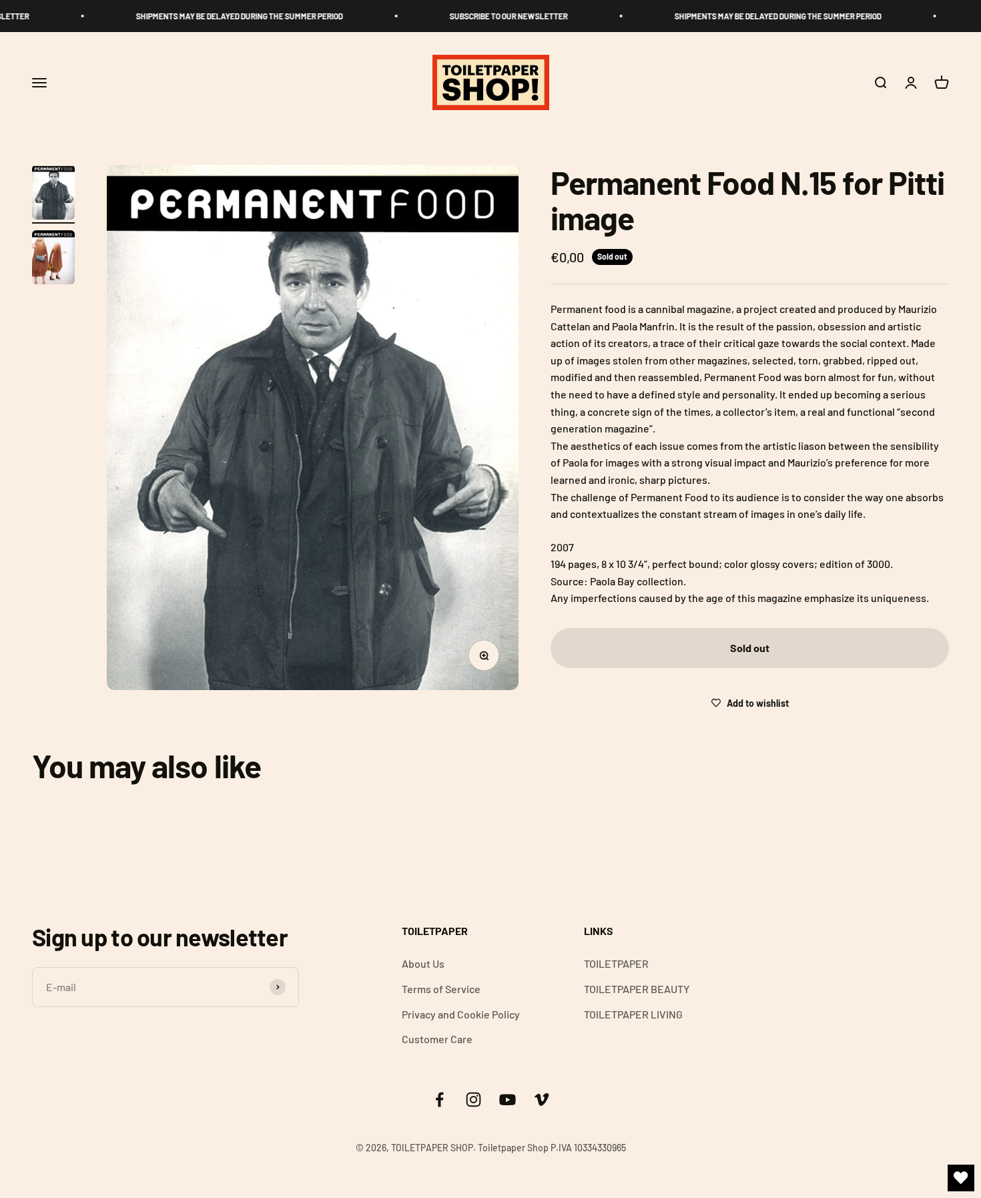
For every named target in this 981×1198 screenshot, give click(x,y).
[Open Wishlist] (961, 1178)
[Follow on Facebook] (439, 1100)
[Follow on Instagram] (473, 1100)
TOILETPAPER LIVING (633, 1014)
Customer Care (437, 1038)
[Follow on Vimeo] (542, 1100)
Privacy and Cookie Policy (461, 1014)
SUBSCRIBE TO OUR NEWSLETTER (497, 16)
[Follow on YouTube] (508, 1100)
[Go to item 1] (53, 194)
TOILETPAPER (616, 963)
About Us (423, 963)
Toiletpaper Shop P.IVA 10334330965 (552, 1147)
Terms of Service (441, 988)
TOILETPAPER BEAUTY (636, 988)
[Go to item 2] (53, 259)
